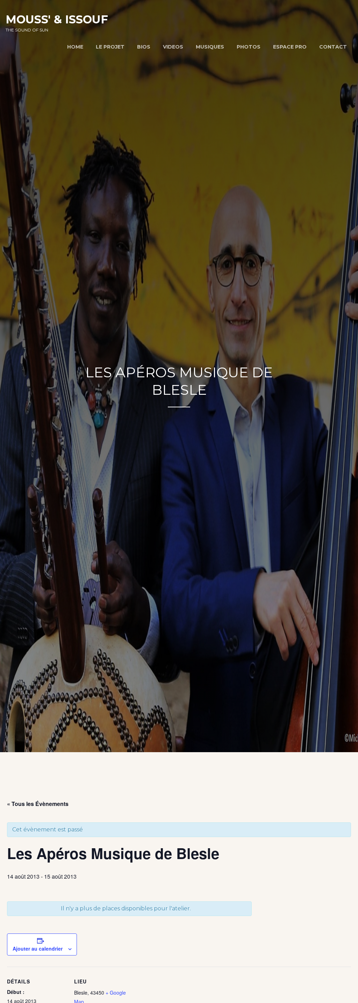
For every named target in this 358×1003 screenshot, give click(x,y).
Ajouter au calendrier (38, 948)
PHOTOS (248, 47)
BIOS (143, 47)
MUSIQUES (210, 47)
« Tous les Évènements (38, 804)
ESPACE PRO (290, 47)
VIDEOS (173, 47)
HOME (75, 47)
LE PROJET (110, 47)
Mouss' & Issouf (57, 19)
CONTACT (333, 47)
